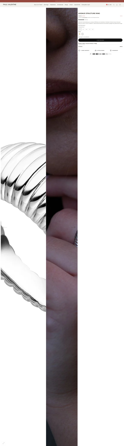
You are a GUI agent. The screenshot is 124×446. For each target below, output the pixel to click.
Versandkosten (84, 17)
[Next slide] (73, 227)
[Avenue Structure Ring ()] (79, 34)
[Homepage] (9, 4)
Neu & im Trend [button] (38, 4)
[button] (108, 5)
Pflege (95, 43)
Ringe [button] (66, 4)
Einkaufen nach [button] (86, 4)
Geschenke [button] (77, 4)
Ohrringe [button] (46, 4)
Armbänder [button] (60, 4)
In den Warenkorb (100, 40)
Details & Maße (81, 43)
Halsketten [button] (53, 4)
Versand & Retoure (89, 43)
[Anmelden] (117, 4)
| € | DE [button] (109, 4)
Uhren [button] (71, 4)
